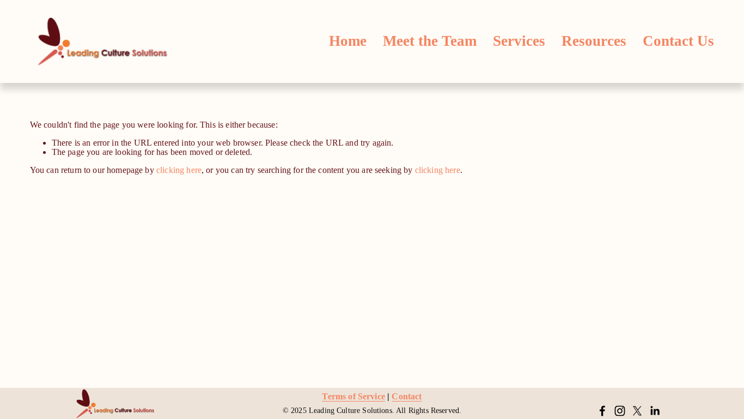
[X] (637, 410)
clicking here (179, 170)
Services (519, 41)
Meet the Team (430, 41)
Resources (594, 41)
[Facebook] (602, 410)
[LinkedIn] (654, 410)
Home (348, 41)
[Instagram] (619, 410)
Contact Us (678, 41)
